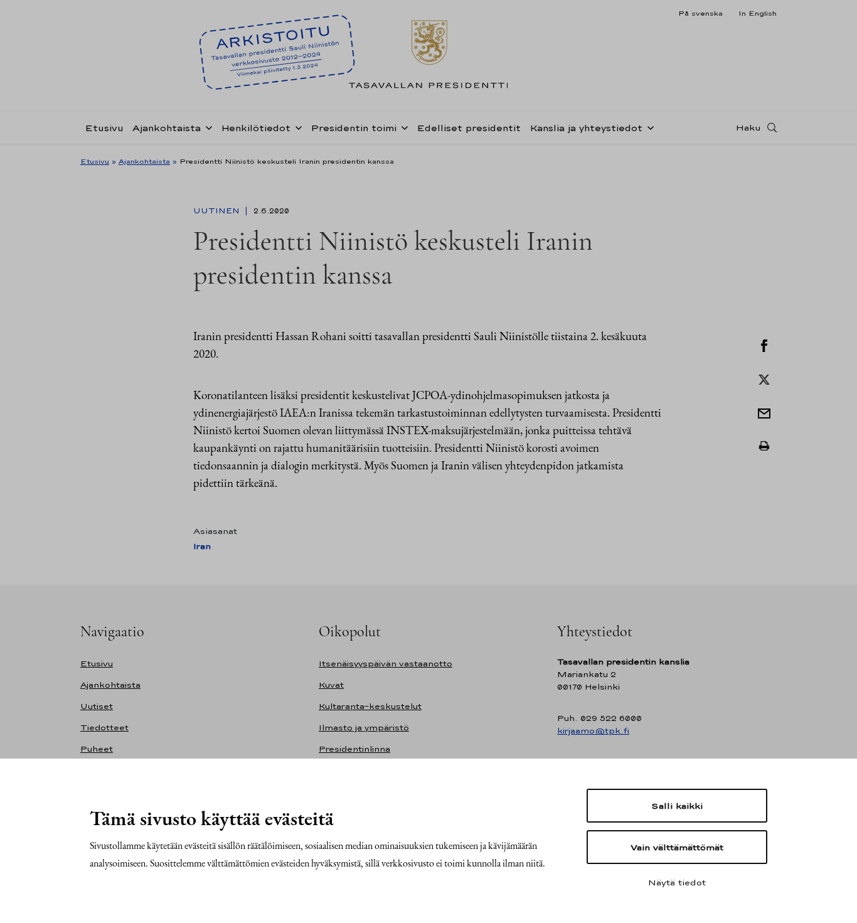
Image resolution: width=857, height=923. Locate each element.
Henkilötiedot (255, 128)
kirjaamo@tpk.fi (593, 730)
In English (757, 13)
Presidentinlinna (354, 749)
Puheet (96, 749)
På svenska (700, 13)
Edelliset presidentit (469, 128)
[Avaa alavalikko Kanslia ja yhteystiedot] (648, 126)
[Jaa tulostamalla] (764, 446)
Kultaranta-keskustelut (370, 706)
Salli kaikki (677, 805)
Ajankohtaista (166, 128)
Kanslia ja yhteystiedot (586, 128)
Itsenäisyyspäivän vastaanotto (385, 663)
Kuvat (331, 685)
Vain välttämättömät (677, 847)
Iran (202, 546)
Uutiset (96, 706)
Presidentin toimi (354, 128)
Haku (748, 127)
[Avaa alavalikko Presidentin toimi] (402, 126)
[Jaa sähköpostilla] (764, 412)
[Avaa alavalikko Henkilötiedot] (296, 126)
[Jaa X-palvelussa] (764, 378)
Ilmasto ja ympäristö (364, 727)
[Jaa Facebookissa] (764, 344)
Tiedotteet (104, 727)
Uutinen (217, 211)
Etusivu (104, 128)
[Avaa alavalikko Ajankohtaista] (206, 126)
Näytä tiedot (677, 882)
